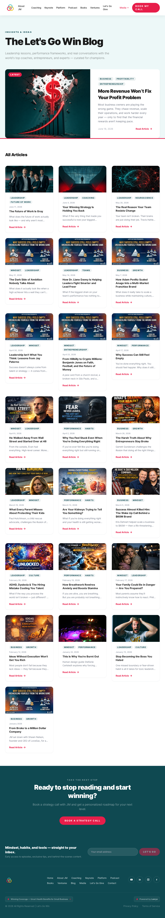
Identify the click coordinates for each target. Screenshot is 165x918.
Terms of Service (151, 906)
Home (50, 878)
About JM (21, 8)
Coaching (36, 7)
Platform (60, 7)
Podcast (72, 7)
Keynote (48, 7)
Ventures (95, 7)
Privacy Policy (130, 906)
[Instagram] (148, 879)
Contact (112, 883)
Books (83, 7)
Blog (73, 883)
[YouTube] (131, 879)
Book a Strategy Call (82, 820)
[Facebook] (156, 879)
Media (123, 7)
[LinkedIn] (140, 879)
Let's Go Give (107, 8)
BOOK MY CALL (142, 8)
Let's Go (149, 851)
